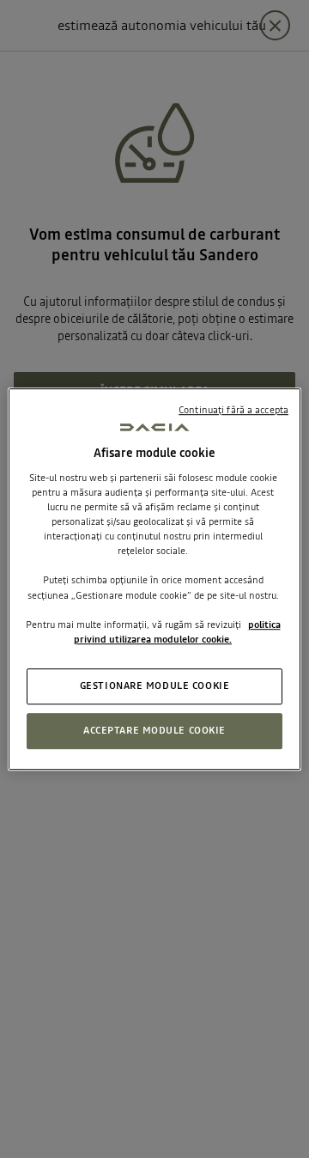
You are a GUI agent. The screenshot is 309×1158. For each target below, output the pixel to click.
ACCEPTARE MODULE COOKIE (154, 730)
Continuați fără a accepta (233, 410)
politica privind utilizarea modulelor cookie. (177, 632)
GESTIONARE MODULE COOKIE (155, 685)
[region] (154, 579)
